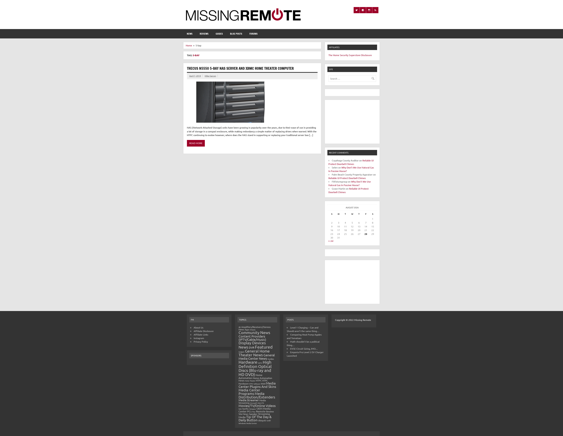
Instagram (199, 338)
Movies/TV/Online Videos (257, 406)
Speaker (253, 413)
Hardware (248, 362)
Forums (253, 33)
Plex (253, 411)
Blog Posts (236, 33)
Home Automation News (255, 379)
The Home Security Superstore (344, 55)
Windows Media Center (248, 423)
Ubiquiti (262, 420)
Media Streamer (249, 400)
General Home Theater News (254, 353)
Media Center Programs (249, 392)
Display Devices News (252, 345)
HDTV (260, 363)
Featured (264, 346)
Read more (195, 143)
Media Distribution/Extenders (257, 395)
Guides (219, 33)
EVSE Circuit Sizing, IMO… (304, 348)
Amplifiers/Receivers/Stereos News (255, 328)
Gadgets (241, 352)
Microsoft (253, 403)
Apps (247, 329)
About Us (198, 327)
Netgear (252, 409)
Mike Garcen (210, 76)
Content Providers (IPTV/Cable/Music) (252, 337)
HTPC (259, 380)
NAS (240, 409)
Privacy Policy (201, 341)
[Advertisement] (352, 121)
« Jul (330, 240)
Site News (243, 414)
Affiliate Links (201, 334)
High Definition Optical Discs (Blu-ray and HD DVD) (255, 368)
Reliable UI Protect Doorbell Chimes (347, 177)
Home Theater (250, 381)
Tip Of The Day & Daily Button (255, 418)
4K (240, 327)
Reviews (204, 33)
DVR (251, 347)
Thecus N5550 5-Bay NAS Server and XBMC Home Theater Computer (240, 68)
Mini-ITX (260, 403)
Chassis (252, 329)
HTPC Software (254, 384)
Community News (254, 332)
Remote (261, 411)
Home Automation (250, 376)
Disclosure (366, 55)
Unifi (269, 420)
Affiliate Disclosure (204, 330)
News (190, 33)
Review (270, 411)
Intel (263, 383)
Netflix (245, 408)
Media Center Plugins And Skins (257, 385)
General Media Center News (257, 356)
